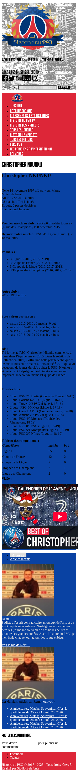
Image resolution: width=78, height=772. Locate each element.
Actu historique (21, 110)
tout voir (47, 701)
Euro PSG (16, 144)
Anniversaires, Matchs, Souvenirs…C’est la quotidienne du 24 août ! (38, 718)
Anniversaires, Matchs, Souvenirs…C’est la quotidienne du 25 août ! (38, 710)
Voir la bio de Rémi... (16, 645)
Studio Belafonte (28, 768)
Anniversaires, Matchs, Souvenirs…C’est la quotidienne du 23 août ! (38, 725)
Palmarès (16, 153)
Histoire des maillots (25, 125)
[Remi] (28, 615)
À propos (18, 555)
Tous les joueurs (21, 130)
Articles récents (20, 559)
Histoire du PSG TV (22, 120)
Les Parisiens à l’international (31, 149)
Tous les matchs (21, 139)
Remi (5, 619)
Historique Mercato (23, 134)
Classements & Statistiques (29, 115)
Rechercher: (9, 87)
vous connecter (27, 743)
